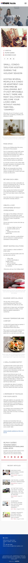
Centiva (16, 561)
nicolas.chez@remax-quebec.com (14, 546)
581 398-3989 (9, 544)
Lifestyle (8, 50)
